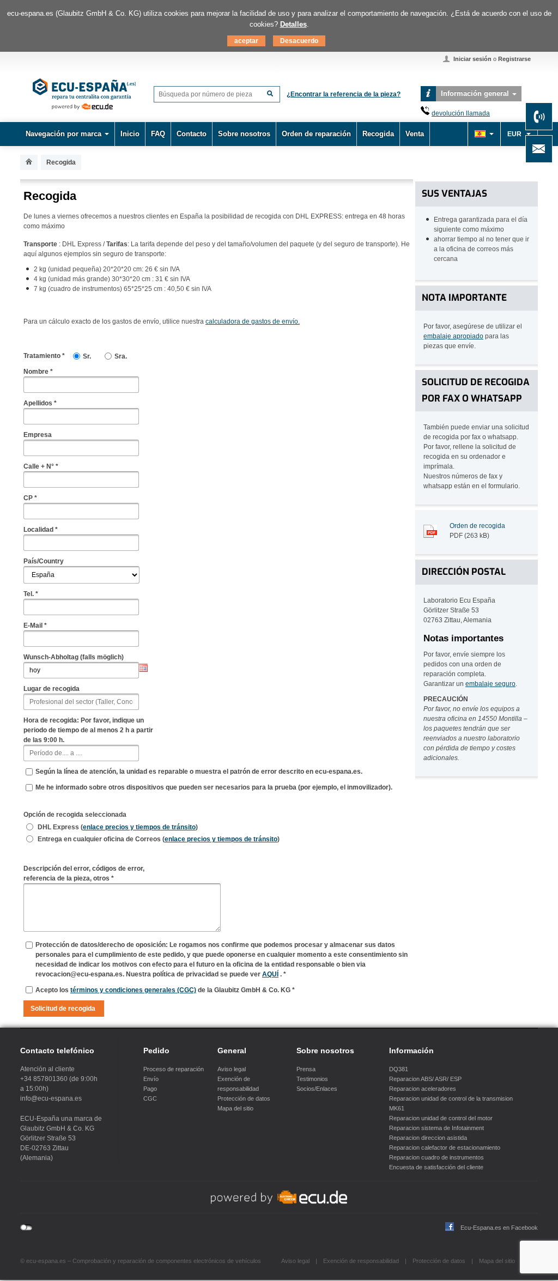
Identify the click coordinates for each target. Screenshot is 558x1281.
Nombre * (38, 371)
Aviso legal (231, 1069)
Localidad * (40, 529)
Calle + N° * (40, 466)
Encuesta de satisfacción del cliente (436, 1167)
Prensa (306, 1069)
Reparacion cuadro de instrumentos (436, 1157)
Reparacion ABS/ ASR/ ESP (425, 1079)
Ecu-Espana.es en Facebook (499, 1227)
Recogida (378, 134)
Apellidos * (40, 403)
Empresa (37, 435)
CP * (30, 498)
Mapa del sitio (235, 1108)
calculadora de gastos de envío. (252, 321)
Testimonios (312, 1079)
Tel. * (30, 594)
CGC (150, 1098)
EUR (515, 134)
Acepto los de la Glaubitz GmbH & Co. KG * (165, 990)
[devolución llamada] (425, 113)
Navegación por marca (63, 134)
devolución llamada (461, 113)
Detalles (293, 24)
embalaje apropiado (453, 336)
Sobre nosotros (244, 134)
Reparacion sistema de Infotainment (436, 1128)
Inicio (130, 134)
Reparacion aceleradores (422, 1088)
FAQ (158, 134)
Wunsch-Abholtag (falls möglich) (73, 657)
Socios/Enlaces (316, 1088)
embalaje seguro (490, 684)
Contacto (192, 134)
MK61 (396, 1108)
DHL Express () (118, 827)
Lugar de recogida (51, 689)
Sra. (120, 356)
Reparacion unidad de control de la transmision (451, 1098)
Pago (150, 1088)
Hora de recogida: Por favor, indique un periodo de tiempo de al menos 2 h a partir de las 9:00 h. (88, 730)
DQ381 (398, 1069)
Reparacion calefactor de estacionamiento (444, 1147)
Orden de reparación (316, 134)
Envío (151, 1079)
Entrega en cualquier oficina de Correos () (159, 839)
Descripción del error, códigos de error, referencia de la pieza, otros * (83, 873)
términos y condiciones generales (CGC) (133, 990)
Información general (475, 93)
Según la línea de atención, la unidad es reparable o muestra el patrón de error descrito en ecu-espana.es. (198, 771)
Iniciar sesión (472, 59)
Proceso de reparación (173, 1069)
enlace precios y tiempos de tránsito (139, 827)
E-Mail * (35, 625)
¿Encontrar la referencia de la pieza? (344, 94)
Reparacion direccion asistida (428, 1137)
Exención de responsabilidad (361, 1261)
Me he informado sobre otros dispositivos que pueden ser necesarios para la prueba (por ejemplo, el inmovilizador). (213, 787)
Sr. (87, 356)
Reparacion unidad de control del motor (441, 1118)
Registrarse (514, 59)
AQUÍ (270, 974)
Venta (414, 134)
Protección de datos (243, 1098)
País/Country (43, 561)
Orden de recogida (477, 526)
